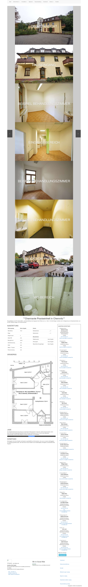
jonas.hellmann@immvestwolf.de (66, 478)
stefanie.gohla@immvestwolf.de (65, 338)
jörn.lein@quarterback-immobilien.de (64, 536)
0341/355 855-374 (64, 468)
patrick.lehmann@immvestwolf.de (66, 419)
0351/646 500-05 (64, 534)
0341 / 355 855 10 (12, 571)
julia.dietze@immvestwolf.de (65, 378)
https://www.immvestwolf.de (13, 574)
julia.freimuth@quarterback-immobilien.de (65, 549)
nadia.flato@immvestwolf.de (65, 498)
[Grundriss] (31, 392)
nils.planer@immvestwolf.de (65, 409)
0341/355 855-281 (64, 487)
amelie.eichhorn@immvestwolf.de (66, 489)
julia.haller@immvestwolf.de (65, 398)
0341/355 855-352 (64, 439)
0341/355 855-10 (64, 336)
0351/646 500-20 (64, 547)
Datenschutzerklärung (64, 564)
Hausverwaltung (38, 1)
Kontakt (57, 1)
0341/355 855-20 (64, 376)
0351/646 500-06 (64, 508)
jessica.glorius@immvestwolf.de (65, 440)
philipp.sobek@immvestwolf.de (65, 470)
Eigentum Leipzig (63, 576)
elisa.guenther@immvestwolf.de (65, 430)
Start (10, 1)
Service (51, 1)
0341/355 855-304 (64, 387)
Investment (45, 1)
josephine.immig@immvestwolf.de (66, 459)
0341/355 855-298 (64, 458)
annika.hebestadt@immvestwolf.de (66, 449)
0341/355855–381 (64, 418)
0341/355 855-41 (64, 366)
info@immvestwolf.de (12, 573)
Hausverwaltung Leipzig (65, 583)
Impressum (62, 560)
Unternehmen (16, 1)
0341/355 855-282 (64, 428)
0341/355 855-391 (64, 397)
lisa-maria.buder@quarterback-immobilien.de (64, 511)
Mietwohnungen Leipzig (65, 572)
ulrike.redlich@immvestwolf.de (65, 388)
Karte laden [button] (31, 436)
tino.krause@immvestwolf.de (65, 367)
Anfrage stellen (63, 555)
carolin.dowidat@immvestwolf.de (66, 357)
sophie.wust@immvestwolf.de (65, 347)
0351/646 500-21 (64, 522)
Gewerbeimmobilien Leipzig (65, 579)
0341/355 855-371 (64, 407)
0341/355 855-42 (64, 356)
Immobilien (24, 1)
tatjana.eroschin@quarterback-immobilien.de (65, 524)
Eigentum (31, 1)
